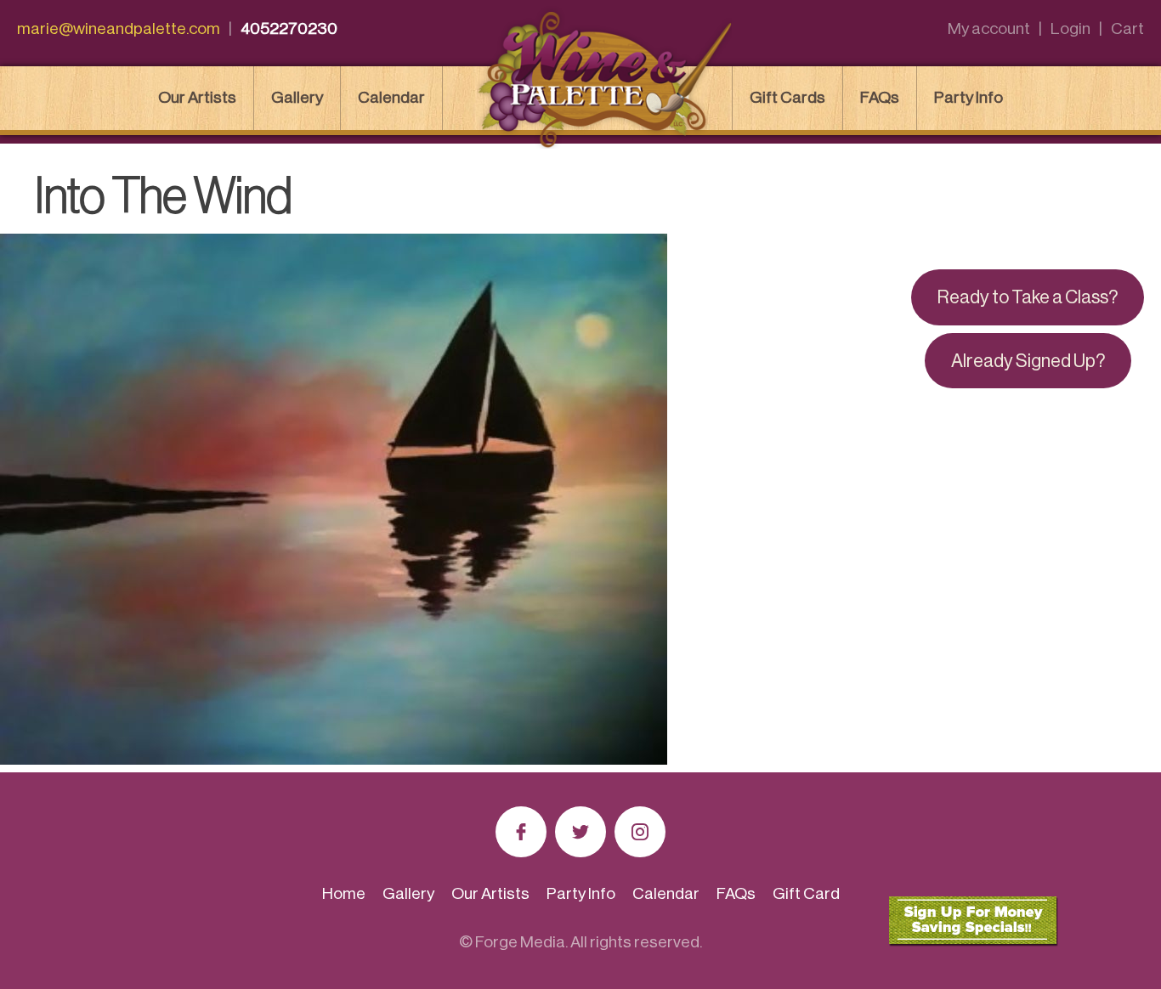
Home (343, 893)
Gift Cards (787, 97)
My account (989, 28)
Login (1070, 28)
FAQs (879, 97)
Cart (1127, 28)
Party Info (968, 97)
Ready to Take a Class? (1027, 297)
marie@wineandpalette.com (118, 28)
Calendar (391, 97)
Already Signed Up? (1028, 361)
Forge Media (520, 942)
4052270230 (289, 28)
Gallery (297, 97)
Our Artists (197, 97)
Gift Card (806, 893)
